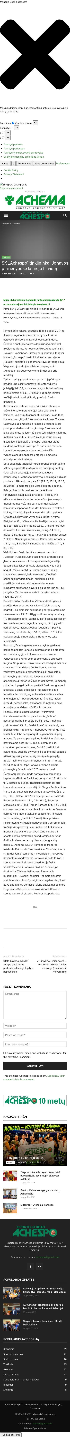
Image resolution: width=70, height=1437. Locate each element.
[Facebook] (30, 1266)
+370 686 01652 (37, 1418)
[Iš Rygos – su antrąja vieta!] (35, 1145)
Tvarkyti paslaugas (14, 148)
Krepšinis (10, 1162)
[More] (45, 289)
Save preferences (44, 163)
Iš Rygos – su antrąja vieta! (24, 1158)
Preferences (24, 163)
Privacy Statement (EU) (51, 1404)
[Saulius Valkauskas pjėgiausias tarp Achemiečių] (10, 1194)
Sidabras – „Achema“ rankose (37, 1205)
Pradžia (5, 223)
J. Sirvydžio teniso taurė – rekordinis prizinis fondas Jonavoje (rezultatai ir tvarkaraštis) (52, 966)
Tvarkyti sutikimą (10, 1434)
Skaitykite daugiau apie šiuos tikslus (24, 156)
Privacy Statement (14, 174)
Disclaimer (35, 1408)
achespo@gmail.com (47, 1257)
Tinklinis (16, 223)
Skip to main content (11, 188)
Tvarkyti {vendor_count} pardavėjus (23, 152)
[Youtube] (39, 1266)
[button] (35, 55)
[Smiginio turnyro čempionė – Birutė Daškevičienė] (11, 1325)
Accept (5, 163)
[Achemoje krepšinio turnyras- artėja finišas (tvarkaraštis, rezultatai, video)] (11, 1293)
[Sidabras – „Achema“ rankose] (10, 1208)
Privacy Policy (31, 1404)
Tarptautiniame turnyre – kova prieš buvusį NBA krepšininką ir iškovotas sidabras (40, 1175)
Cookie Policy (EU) (13, 1404)
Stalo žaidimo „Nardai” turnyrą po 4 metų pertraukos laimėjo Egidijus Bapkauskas (18, 966)
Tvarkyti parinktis (13, 144)
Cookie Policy (11, 170)
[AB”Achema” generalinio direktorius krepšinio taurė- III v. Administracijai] (11, 1309)
